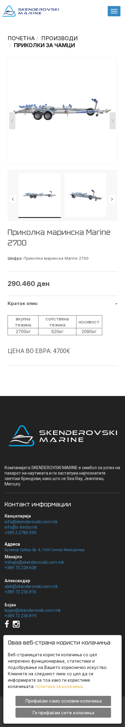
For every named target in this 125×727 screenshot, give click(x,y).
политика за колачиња (59, 686)
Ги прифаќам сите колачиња (63, 713)
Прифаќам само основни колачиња (63, 701)
